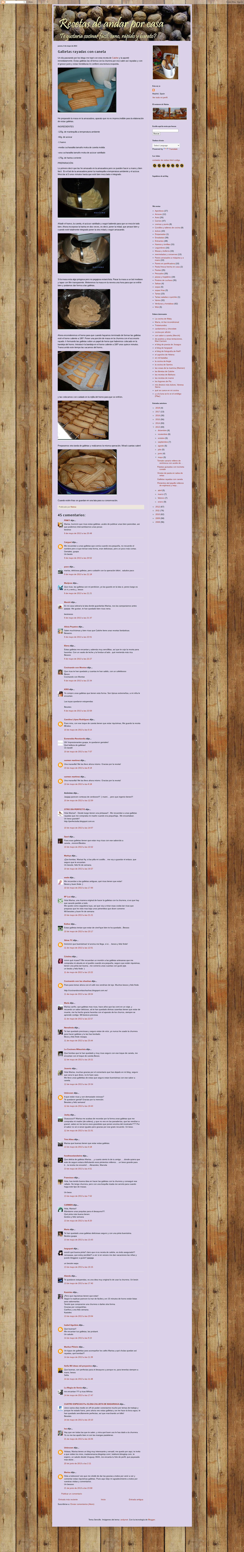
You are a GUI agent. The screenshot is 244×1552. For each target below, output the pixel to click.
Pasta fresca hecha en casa (167, 267)
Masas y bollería (162, 251)
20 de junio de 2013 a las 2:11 (77, 1463)
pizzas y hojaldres (163, 277)
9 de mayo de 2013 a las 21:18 (78, 574)
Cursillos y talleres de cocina (167, 227)
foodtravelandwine (73, 1156)
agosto (161, 446)
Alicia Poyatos (71, 627)
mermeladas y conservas (166, 254)
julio (160, 449)
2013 (158, 427)
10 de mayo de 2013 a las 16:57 (78, 869)
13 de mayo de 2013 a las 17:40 (78, 1283)
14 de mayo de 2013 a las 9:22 (78, 1338)
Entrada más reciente (68, 1499)
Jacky (67, 1115)
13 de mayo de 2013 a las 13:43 (78, 1240)
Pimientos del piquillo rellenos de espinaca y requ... (170, 484)
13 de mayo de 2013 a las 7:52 (78, 1196)
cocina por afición (163, 332)
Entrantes (159, 241)
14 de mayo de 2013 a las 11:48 (78, 1379)
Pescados (159, 273)
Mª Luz (67, 896)
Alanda (67, 1276)
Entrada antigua (136, 1499)
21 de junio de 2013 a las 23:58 (78, 1488)
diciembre (162, 430)
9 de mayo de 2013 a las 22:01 (78, 637)
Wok (157, 307)
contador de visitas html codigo (166, 160)
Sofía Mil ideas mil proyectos (78, 1366)
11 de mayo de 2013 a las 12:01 (78, 948)
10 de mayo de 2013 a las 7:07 (78, 751)
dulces (158, 231)
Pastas (158, 270)
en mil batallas (161, 358)
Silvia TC (68, 940)
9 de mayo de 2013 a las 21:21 (78, 593)
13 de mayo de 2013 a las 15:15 (78, 1267)
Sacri (66, 836)
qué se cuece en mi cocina (167, 390)
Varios (157, 300)
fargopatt (68, 1248)
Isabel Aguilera (71, 1325)
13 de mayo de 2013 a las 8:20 (78, 1221)
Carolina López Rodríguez (76, 719)
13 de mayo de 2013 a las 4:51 (78, 1169)
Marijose (68, 583)
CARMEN (68, 1205)
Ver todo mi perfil (159, 97)
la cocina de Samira (164, 364)
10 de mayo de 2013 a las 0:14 (78, 730)
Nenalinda (69, 1027)
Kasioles (68, 1292)
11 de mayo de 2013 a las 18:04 (78, 994)
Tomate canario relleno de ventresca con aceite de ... (170, 462)
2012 (158, 507)
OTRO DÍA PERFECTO (74, 809)
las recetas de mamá (164, 378)
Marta (66, 1229)
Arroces (158, 214)
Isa (65, 1429)
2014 (158, 423)
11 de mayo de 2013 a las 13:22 (78, 972)
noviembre (163, 434)
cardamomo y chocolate (165, 329)
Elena (66, 646)
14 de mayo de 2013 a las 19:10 (78, 1420)
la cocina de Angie (163, 361)
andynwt (124, 1519)
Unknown (68, 1093)
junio (160, 453)
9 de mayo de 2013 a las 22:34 (78, 680)
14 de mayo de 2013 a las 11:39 (78, 1357)
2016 (158, 415)
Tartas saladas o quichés (166, 297)
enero (161, 502)
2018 (158, 408)
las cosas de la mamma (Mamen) (170, 368)
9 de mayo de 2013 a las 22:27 (78, 659)
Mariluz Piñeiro (71, 1347)
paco (66, 567)
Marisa (67, 1472)
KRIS (66, 689)
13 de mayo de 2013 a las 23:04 (78, 1316)
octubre (161, 438)
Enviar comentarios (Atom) (82, 1504)
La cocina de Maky (163, 319)
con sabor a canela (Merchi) (167, 335)
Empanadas (160, 234)
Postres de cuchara (163, 280)
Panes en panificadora (165, 263)
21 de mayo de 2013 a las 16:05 (78, 1439)
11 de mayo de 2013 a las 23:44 (78, 1040)
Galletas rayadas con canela (170, 479)
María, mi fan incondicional (167, 322)
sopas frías (160, 290)
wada (66, 877)
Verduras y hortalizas (164, 303)
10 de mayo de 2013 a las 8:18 (78, 768)
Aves (157, 217)
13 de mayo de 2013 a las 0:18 (78, 1147)
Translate (173, 149)
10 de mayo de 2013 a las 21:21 (78, 915)
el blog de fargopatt (163, 348)
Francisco (69, 1177)
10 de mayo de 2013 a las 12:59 (78, 800)
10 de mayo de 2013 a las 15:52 (78, 847)
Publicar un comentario (71, 1494)
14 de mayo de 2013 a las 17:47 (78, 1395)
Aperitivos (159, 211)
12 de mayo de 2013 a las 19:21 (78, 1059)
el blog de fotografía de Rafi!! (168, 351)
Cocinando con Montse (75, 667)
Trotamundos (161, 325)
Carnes (158, 221)
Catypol (68, 542)
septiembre (163, 442)
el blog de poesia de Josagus (168, 344)
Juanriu (67, 1068)
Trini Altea (69, 1139)
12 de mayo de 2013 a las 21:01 (78, 1130)
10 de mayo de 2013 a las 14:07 (78, 828)
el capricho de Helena (164, 354)
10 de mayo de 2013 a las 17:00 (78, 888)
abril (160, 490)
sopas (157, 287)
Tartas (157, 293)
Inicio (103, 1499)
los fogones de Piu (163, 381)
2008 (158, 522)
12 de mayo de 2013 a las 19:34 (78, 1084)
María (66, 1003)
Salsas (158, 283)
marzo (161, 494)
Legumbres (160, 248)
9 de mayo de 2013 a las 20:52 (78, 558)
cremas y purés (162, 224)
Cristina (68, 956)
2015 (158, 419)
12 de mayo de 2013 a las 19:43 (78, 1106)
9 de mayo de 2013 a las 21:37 (78, 618)
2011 (157, 510)
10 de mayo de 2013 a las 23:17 (78, 931)
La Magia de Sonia (73, 1388)
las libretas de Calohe (164, 371)
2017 (158, 411)
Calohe (115, 58)
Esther (67, 924)
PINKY (67, 520)
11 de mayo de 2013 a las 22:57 (78, 1019)
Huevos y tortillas (162, 244)
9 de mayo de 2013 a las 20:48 (78, 533)
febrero (161, 498)
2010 (158, 514)
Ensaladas (159, 237)
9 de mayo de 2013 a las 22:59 (78, 711)
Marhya (67, 856)
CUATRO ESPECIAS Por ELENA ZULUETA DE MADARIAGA (91, 1404)
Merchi (67, 602)
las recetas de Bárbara (165, 374)
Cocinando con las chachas (77, 981)
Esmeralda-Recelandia (75, 738)
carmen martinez (72, 760)
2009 (158, 518)
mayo (160, 457)
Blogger (151, 1519)
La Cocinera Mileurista (75, 1049)
